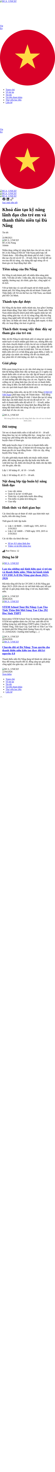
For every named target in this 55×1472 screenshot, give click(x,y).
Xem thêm (7, 674)
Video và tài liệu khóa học (19, 546)
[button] (27, 55)
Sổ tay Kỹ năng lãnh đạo (19, 543)
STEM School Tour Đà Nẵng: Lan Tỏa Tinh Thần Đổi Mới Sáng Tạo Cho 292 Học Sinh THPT (25, 610)
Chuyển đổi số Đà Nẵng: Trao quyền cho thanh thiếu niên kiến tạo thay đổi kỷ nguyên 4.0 (26, 650)
